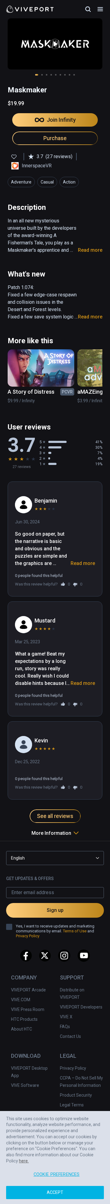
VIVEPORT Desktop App (29, 1072)
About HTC (21, 1029)
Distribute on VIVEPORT (72, 993)
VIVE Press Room (27, 1009)
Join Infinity (61, 120)
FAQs (65, 1026)
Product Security (76, 1095)
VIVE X (66, 1016)
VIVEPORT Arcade (28, 989)
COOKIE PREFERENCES (57, 1174)
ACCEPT (55, 1192)
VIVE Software (25, 1085)
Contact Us (70, 1036)
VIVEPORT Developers (81, 1007)
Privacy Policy (73, 1068)
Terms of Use (74, 931)
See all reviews (55, 816)
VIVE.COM (20, 999)
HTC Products (24, 1019)
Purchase (55, 138)
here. (24, 1160)
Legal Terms (72, 1104)
